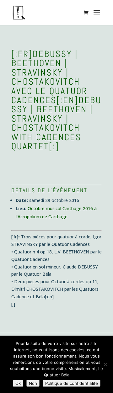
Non (33, 383)
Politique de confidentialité (71, 383)
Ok (18, 383)
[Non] (105, 364)
